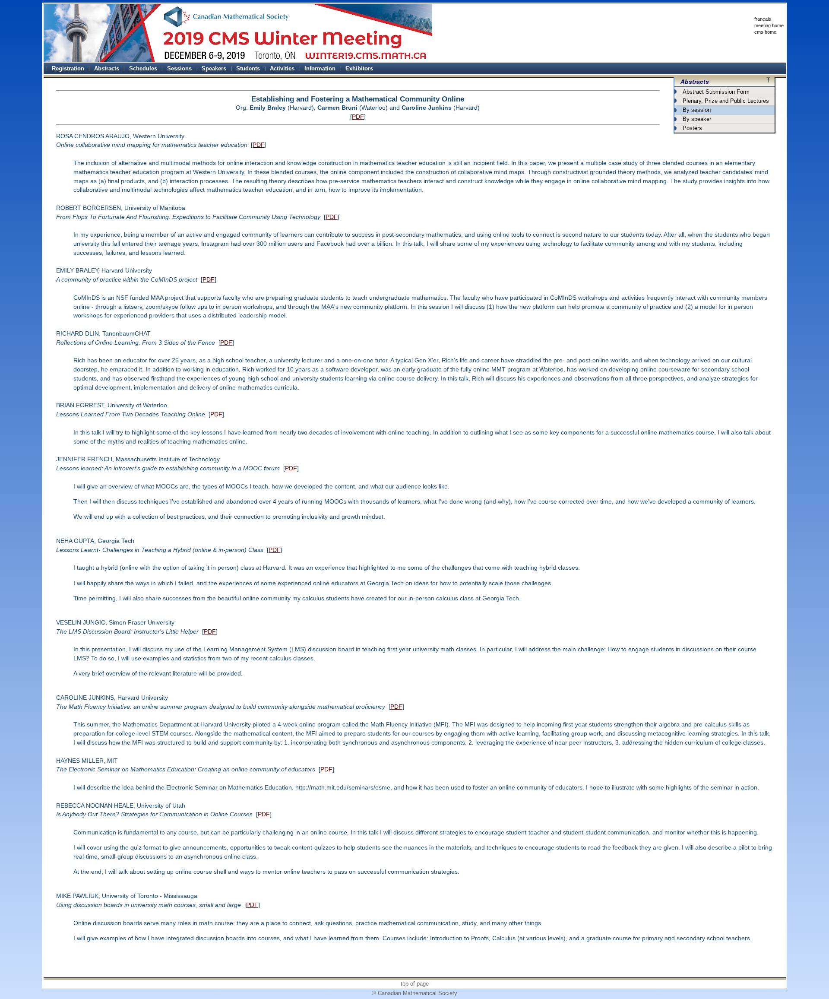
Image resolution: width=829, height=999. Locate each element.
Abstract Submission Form (716, 92)
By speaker (697, 119)
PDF (358, 116)
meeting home (769, 25)
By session (697, 110)
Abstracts (694, 81)
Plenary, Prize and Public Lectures (726, 101)
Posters (692, 128)
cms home (765, 32)
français (762, 19)
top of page (415, 983)
